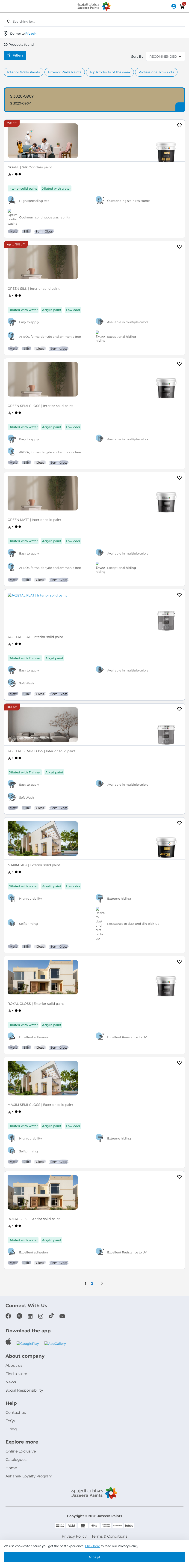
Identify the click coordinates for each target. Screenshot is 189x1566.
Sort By (137, 56)
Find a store (16, 1374)
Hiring (11, 1429)
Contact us (16, 1412)
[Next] (102, 1283)
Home (11, 1468)
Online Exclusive (21, 1451)
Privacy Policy (74, 1536)
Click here (92, 1546)
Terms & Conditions (109, 1536)
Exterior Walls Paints (64, 72)
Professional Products (156, 72)
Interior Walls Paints (23, 72)
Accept (94, 1557)
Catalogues (16, 1459)
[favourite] (179, 125)
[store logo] (94, 6)
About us (14, 1365)
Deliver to (23, 33)
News (11, 1382)
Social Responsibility (24, 1390)
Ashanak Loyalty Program (29, 1476)
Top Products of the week (109, 72)
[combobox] (94, 21)
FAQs (10, 1421)
